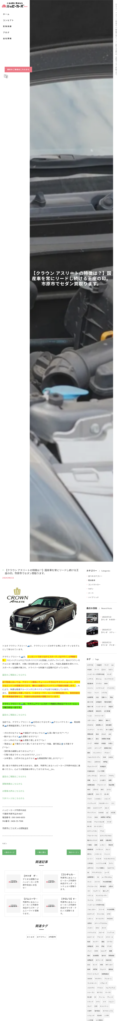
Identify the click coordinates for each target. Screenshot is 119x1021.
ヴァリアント (91, 812)
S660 (96, 817)
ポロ (97, 946)
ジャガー (90, 928)
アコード (100, 937)
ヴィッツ (110, 997)
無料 (88, 955)
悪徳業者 (90, 849)
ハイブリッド (93, 597)
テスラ (89, 799)
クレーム (102, 997)
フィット (107, 854)
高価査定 (103, 766)
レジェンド (90, 1015)
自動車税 (108, 840)
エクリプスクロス (106, 836)
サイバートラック (93, 974)
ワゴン (89, 693)
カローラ (99, 794)
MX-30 (89, 826)
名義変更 (90, 794)
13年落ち (90, 863)
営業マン (104, 697)
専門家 (95, 969)
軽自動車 (91, 580)
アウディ (111, 776)
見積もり (90, 739)
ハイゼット (99, 849)
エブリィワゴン (92, 831)
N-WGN (101, 812)
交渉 (95, 1006)
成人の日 (90, 702)
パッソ (89, 951)
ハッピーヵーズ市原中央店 (95, 905)
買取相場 (90, 734)
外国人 (110, 743)
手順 (101, 965)
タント (89, 882)
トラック (90, 1002)
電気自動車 (107, 702)
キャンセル (100, 914)
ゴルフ (107, 808)
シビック (107, 799)
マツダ (109, 822)
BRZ (102, 789)
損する (89, 854)
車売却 (96, 743)
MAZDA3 (110, 919)
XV (98, 877)
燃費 (88, 780)
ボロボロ (90, 725)
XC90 (96, 951)
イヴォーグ (103, 983)
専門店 (105, 762)
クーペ (91, 593)
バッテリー (90, 730)
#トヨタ (30, 936)
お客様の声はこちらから (13, 791)
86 (88, 872)
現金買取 (111, 785)
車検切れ (99, 711)
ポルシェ (99, 679)
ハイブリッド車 (101, 863)
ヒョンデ (103, 951)
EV (95, 997)
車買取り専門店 (106, 817)
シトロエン (98, 799)
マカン (89, 762)
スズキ (89, 748)
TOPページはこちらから (13, 798)
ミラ (104, 1002)
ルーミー (90, 859)
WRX (89, 808)
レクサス (90, 679)
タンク (95, 965)
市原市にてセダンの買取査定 (15, 828)
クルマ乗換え (100, 868)
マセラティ (98, 979)
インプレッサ (91, 803)
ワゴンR (98, 859)
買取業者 (111, 955)
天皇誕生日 (90, 771)
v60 (110, 734)
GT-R (108, 914)
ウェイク (103, 969)
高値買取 (96, 955)
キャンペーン (104, 1006)
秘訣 (88, 942)
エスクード (90, 937)
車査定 (111, 706)
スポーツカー (91, 720)
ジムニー (111, 1002)
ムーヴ (107, 872)
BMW (106, 683)
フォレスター (91, 909)
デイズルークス (92, 886)
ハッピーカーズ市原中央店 (95, 674)
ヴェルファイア (92, 766)
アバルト (100, 988)
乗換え (101, 720)
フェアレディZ (110, 988)
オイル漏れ (109, 730)
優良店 (111, 969)
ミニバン (90, 688)
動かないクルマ (92, 840)
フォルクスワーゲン (93, 757)
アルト (102, 831)
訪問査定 (90, 946)
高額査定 (90, 960)
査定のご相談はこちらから (18, 69)
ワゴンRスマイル (109, 859)
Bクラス (99, 992)
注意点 (111, 886)
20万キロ (90, 868)
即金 (103, 946)
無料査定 (103, 886)
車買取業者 (105, 974)
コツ (88, 891)
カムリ (108, 849)
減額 (110, 780)
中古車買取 (110, 909)
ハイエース (97, 854)
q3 (107, 812)
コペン (98, 1002)
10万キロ (97, 762)
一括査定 (99, 665)
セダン (4, 843)
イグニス (90, 895)
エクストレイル (108, 1011)
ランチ (106, 665)
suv (112, 665)
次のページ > (74, 852)
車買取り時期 (106, 739)
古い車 (106, 794)
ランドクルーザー (101, 895)
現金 (111, 697)
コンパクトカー (94, 584)
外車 (104, 757)
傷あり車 (90, 706)
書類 (101, 840)
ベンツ (96, 693)
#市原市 (52, 936)
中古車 (89, 670)
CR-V (97, 928)
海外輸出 (97, 1011)
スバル (109, 789)
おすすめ (90, 665)
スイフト (97, 882)
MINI (88, 789)
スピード (101, 932)
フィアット (110, 932)
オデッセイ (109, 965)
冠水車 (99, 1015)
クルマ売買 (100, 771)
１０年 (106, 1015)
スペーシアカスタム (100, 923)
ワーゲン (100, 730)
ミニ (112, 803)
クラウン (99, 900)
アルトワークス (92, 836)
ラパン (111, 863)
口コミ (104, 670)
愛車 (95, 845)
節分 (97, 739)
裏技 (88, 753)
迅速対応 (108, 960)
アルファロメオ (99, 822)
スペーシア (97, 748)
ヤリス (89, 817)
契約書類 (108, 725)
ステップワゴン (92, 776)
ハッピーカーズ (101, 706)
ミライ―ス (109, 937)
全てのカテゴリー (95, 576)
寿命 (97, 734)
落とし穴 (106, 891)
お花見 (113, 812)
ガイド (104, 928)
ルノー (95, 780)
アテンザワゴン (97, 872)
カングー (96, 942)
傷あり (108, 720)
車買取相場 (90, 785)
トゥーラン (90, 992)
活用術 (89, 923)
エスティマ (90, 914)
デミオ (109, 946)
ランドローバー (92, 983)
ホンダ (109, 674)
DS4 (88, 965)
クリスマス (110, 688)
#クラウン (41, 936)
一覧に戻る (41, 852)
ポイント (103, 776)
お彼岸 (89, 1011)
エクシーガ (99, 960)
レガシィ (90, 919)
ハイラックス (91, 932)
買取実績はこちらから (12, 783)
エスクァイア (97, 808)
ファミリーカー (99, 716)
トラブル (104, 693)
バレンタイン (97, 753)
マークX (107, 992)
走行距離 (107, 711)
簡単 (88, 969)
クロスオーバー (104, 803)
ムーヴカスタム (107, 877)
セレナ (89, 1006)
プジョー (107, 753)
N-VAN (89, 822)
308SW (89, 979)
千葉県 (89, 845)
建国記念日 (107, 748)
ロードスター (98, 826)
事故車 (111, 845)
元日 (97, 697)
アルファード (101, 785)
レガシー (103, 845)
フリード (101, 909)
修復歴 (103, 743)
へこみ (89, 716)
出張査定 (99, 702)
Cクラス (109, 942)
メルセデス (90, 988)
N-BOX (111, 757)
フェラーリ (96, 891)
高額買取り (90, 877)
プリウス (99, 683)
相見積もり (99, 725)
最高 (103, 942)
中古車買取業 (107, 882)
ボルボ (104, 734)
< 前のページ (9, 852)
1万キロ (95, 789)
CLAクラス (110, 868)
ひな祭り (103, 780)
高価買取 (90, 697)
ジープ (89, 743)
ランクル (90, 900)
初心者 (89, 997)
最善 (110, 951)
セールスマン (100, 919)
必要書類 (90, 711)
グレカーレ (108, 979)
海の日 (104, 955)
